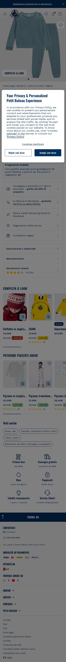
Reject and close (17, 152)
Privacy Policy (15, 136)
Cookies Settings (33, 144)
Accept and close (48, 152)
